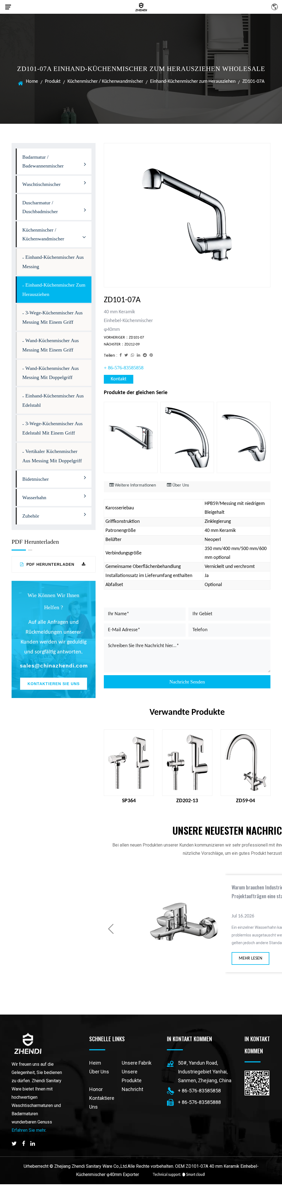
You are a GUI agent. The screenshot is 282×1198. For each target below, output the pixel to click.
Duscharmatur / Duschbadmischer (40, 207)
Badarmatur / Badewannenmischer (43, 161)
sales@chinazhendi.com (53, 666)
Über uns (99, 1072)
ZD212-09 (132, 344)
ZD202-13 (187, 801)
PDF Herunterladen (49, 564)
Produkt (53, 81)
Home (32, 81)
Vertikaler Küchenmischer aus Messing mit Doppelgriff (52, 456)
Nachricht (132, 1089)
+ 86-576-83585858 (123, 367)
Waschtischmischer (41, 184)
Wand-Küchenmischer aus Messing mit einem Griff (50, 345)
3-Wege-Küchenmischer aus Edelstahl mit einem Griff (52, 428)
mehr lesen (241, 958)
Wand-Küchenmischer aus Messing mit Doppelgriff (50, 373)
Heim (95, 1063)
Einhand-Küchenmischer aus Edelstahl (53, 400)
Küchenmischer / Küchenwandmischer (105, 81)
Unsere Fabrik (136, 1063)
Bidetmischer (35, 479)
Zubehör (30, 516)
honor (96, 1089)
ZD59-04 (245, 801)
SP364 (129, 801)
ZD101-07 (136, 338)
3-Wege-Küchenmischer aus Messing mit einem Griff (52, 317)
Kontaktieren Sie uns (54, 684)
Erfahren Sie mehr (28, 1130)
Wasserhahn (34, 497)
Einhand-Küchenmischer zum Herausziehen (192, 81)
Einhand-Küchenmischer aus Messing (53, 261)
